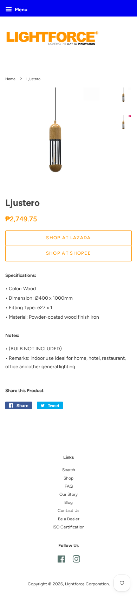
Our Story (68, 494)
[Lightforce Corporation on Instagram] (76, 560)
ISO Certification (69, 527)
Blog (68, 502)
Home (10, 79)
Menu (20, 10)
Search (68, 469)
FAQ (69, 486)
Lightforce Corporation (87, 583)
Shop (68, 478)
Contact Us (68, 510)
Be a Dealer (68, 518)
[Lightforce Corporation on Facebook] (61, 560)
